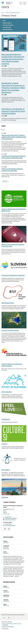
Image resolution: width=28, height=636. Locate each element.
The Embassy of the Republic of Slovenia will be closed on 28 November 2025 (13, 157)
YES (4, 617)
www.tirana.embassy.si (10, 519)
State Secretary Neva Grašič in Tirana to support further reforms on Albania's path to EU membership (14, 137)
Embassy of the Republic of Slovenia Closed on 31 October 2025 (12, 169)
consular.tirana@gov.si (10, 525)
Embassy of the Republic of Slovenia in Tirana (11, 623)
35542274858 (8, 517)
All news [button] (5, 181)
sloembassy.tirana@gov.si (11, 518)
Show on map (6, 513)
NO (8, 617)
